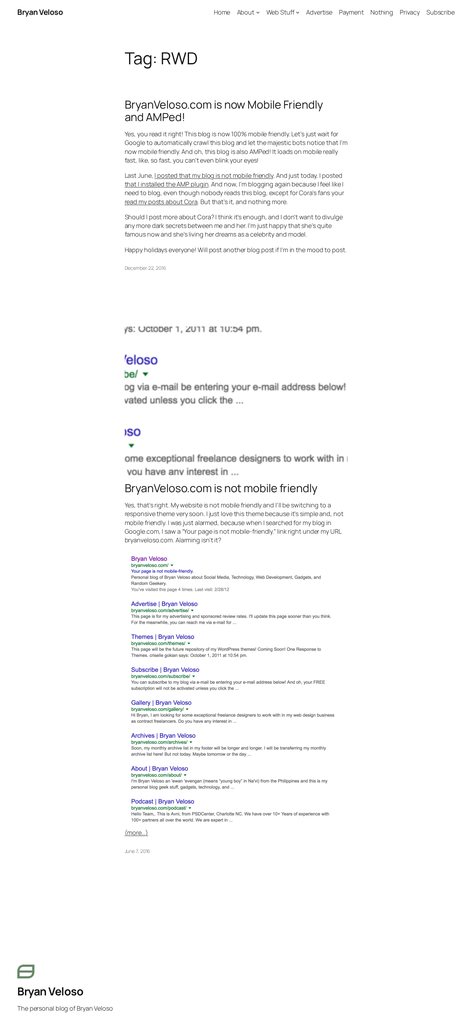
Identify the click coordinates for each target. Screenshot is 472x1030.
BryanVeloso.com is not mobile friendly (221, 488)
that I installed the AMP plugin (167, 184)
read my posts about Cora (161, 201)
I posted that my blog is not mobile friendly (213, 175)
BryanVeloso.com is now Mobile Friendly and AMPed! (224, 110)
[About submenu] (258, 12)
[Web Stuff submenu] (298, 12)
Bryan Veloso (40, 12)
